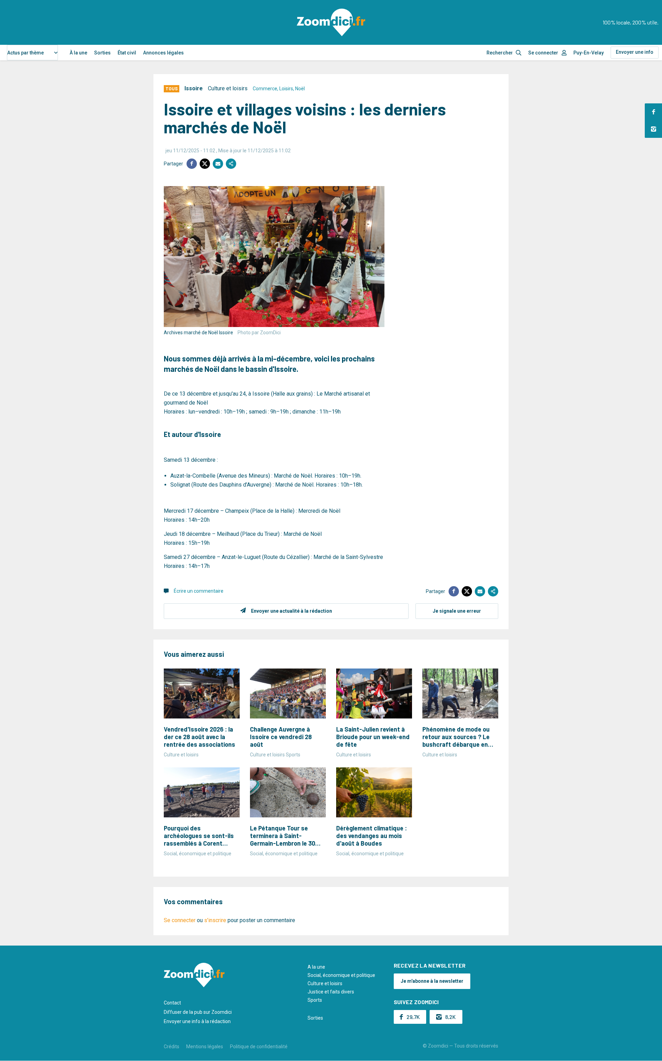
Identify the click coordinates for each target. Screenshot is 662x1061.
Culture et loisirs (228, 88)
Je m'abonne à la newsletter (432, 981)
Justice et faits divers (331, 991)
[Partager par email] (218, 164)
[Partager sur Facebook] (192, 164)
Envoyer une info (634, 52)
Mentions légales (204, 1046)
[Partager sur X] (205, 164)
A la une (316, 967)
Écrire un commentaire (198, 591)
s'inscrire (215, 920)
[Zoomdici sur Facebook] (653, 112)
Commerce (265, 88)
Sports (315, 1000)
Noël (300, 88)
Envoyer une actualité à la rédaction (291, 611)
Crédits (171, 1046)
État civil (127, 52)
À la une (78, 52)
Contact (172, 1003)
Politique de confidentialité (259, 1046)
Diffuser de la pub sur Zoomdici (198, 1012)
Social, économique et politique (341, 975)
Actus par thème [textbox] (25, 52)
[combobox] (32, 52)
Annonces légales (163, 52)
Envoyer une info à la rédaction (197, 1021)
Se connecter (543, 52)
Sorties (102, 52)
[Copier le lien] (231, 164)
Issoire (193, 88)
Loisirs (286, 88)
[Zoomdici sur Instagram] (653, 129)
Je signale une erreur (457, 611)
